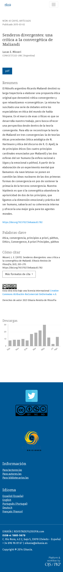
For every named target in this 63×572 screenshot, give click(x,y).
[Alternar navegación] (53, 4)
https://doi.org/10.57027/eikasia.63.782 (22, 222)
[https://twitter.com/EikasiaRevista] (31, 396)
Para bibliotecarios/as (15, 477)
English (6, 499)
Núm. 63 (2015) (10, 20)
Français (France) (12, 511)
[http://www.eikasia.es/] (31, 441)
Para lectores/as (12, 470)
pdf (7, 70)
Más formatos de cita (18, 274)
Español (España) (12, 496)
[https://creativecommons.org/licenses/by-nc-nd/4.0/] (31, 410)
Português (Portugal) (14, 503)
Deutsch (7, 507)
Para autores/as (11, 473)
